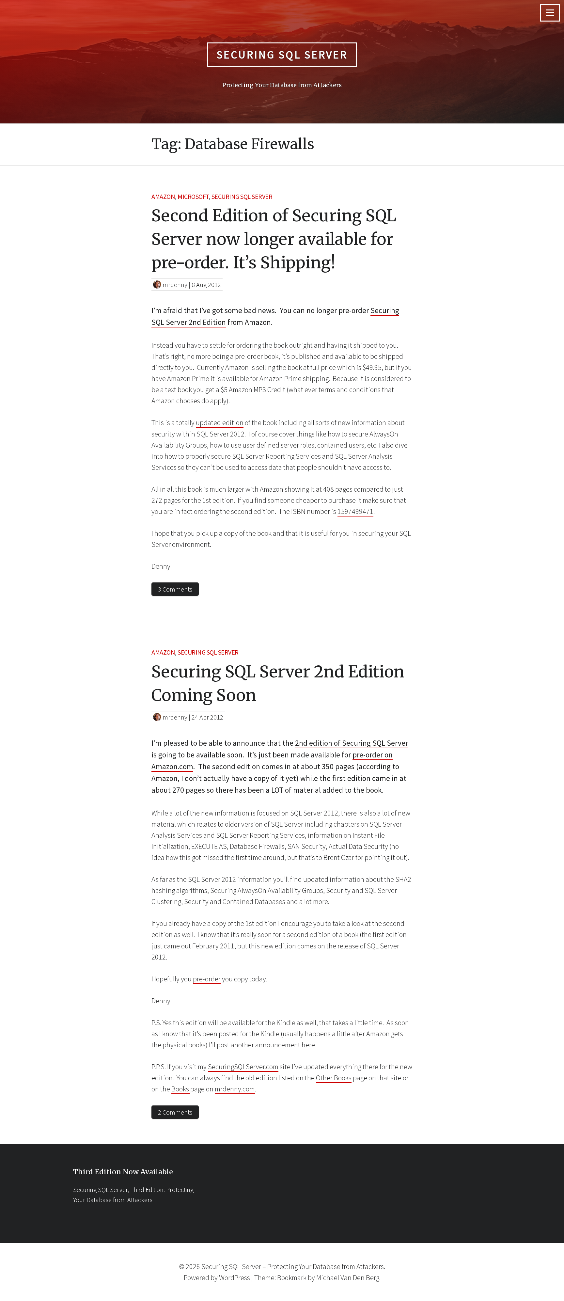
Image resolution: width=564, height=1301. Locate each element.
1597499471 (355, 511)
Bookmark (291, 1277)
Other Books (334, 1077)
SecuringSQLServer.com (243, 1066)
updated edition (219, 422)
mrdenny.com (235, 1088)
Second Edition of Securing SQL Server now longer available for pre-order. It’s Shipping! (273, 239)
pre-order (207, 978)
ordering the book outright (275, 345)
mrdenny (175, 284)
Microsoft (193, 196)
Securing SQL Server (282, 54)
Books (180, 1088)
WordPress (234, 1277)
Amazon (163, 196)
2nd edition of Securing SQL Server (351, 743)
